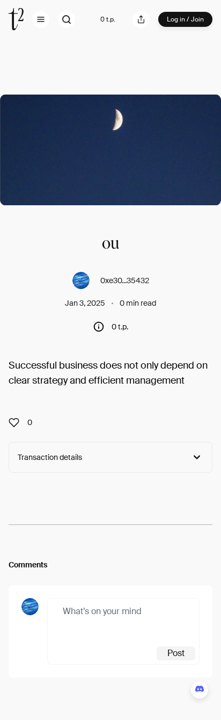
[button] (40, 19)
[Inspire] (17, 422)
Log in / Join (185, 19)
